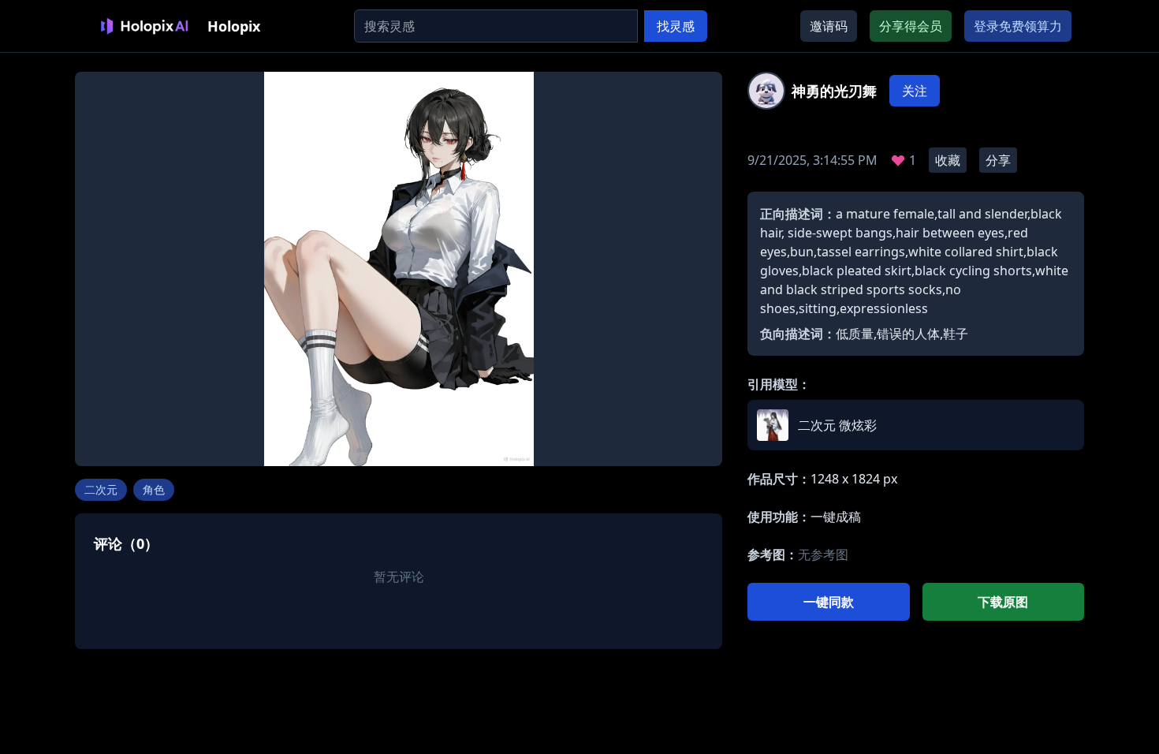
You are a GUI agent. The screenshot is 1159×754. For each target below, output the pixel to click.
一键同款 (828, 601)
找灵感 (676, 26)
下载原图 (1003, 601)
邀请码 (829, 26)
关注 (914, 90)
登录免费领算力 (1018, 26)
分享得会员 (910, 26)
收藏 (947, 160)
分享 (998, 160)
